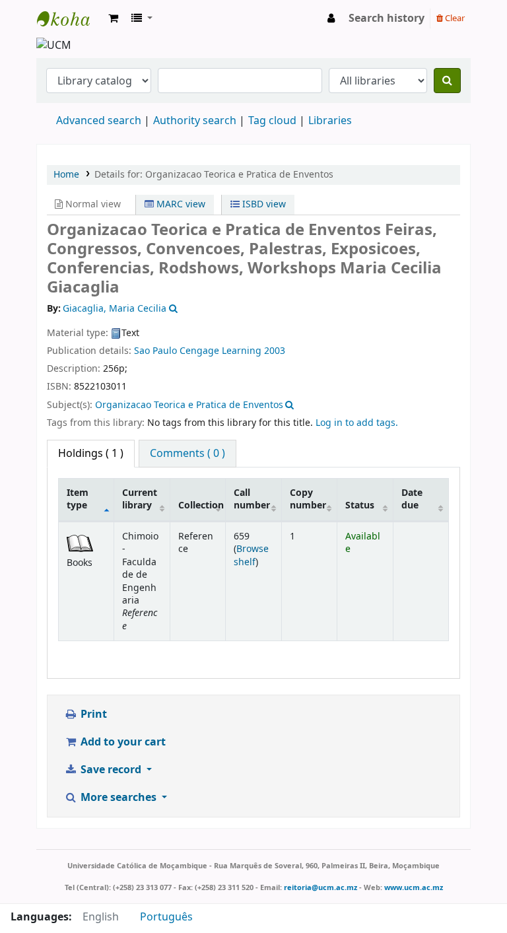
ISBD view (263, 204)
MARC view (179, 204)
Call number (252, 499)
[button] (113, 18)
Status (359, 505)
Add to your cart (122, 742)
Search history (386, 18)
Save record (111, 770)
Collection (201, 505)
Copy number (308, 499)
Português (166, 917)
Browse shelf (251, 555)
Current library (139, 499)
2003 (274, 351)
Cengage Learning (220, 351)
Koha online (70, 18)
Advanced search (98, 121)
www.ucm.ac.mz (413, 887)
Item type (77, 499)
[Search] (447, 80)
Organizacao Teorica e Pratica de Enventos (189, 405)
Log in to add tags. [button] (357, 423)
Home (66, 175)
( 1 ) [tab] (90, 454)
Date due (411, 499)
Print (92, 714)
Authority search (194, 121)
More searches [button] (118, 798)
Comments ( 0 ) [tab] (187, 454)
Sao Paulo (155, 351)
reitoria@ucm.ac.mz (320, 887)
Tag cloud (272, 121)
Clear (454, 18)
